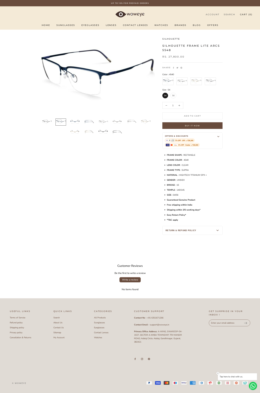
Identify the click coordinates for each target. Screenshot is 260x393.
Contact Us (58, 327)
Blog (197, 25)
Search (229, 14)
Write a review (130, 279)
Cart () (246, 14)
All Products (100, 317)
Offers (212, 25)
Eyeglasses (90, 25)
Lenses (111, 25)
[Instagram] (142, 359)
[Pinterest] (181, 68)
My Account (59, 337)
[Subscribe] (245, 323)
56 (173, 95)
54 (165, 95)
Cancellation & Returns (20, 337)
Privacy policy (16, 332)
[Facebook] (173, 68)
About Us (57, 322)
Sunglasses (65, 25)
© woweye (19, 383)
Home (46, 25)
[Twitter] (177, 68)
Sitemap (57, 332)
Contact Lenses (135, 25)
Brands (181, 25)
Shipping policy (17, 327)
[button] (192, 141)
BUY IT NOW (192, 126)
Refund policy (16, 322)
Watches (161, 25)
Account (213, 14)
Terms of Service (17, 317)
